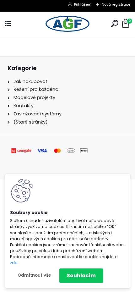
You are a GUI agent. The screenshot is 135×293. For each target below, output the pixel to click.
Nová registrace (116, 4)
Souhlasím (81, 275)
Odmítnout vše (34, 275)
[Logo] (67, 24)
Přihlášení (82, 4)
